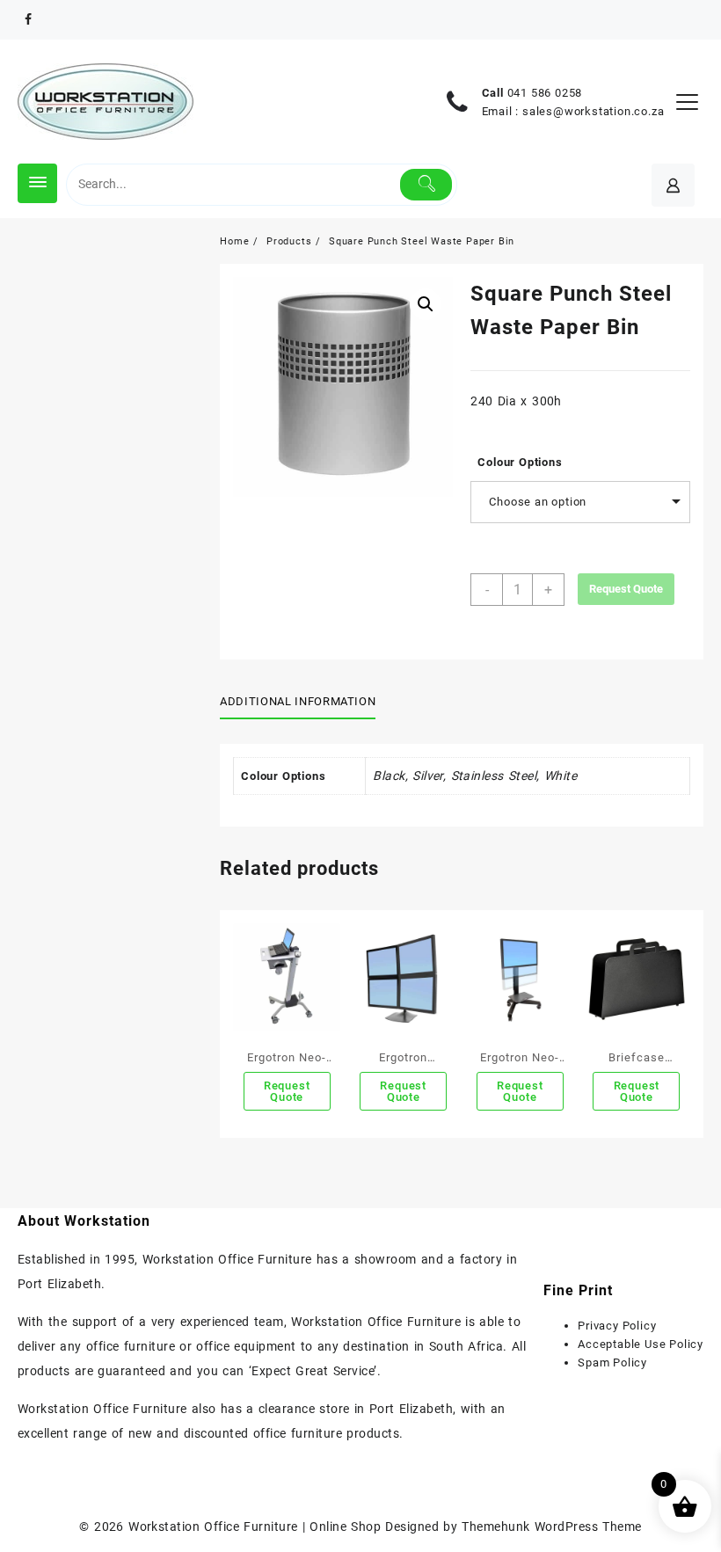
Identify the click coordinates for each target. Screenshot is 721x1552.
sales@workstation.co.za (593, 111)
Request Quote (626, 588)
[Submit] (426, 184)
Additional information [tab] (297, 701)
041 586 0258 (545, 92)
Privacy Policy (617, 1325)
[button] (425, 304)
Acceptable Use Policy (640, 1344)
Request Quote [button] (287, 1091)
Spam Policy (612, 1362)
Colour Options (519, 462)
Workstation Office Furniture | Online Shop (254, 1526)
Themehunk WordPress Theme (551, 1526)
